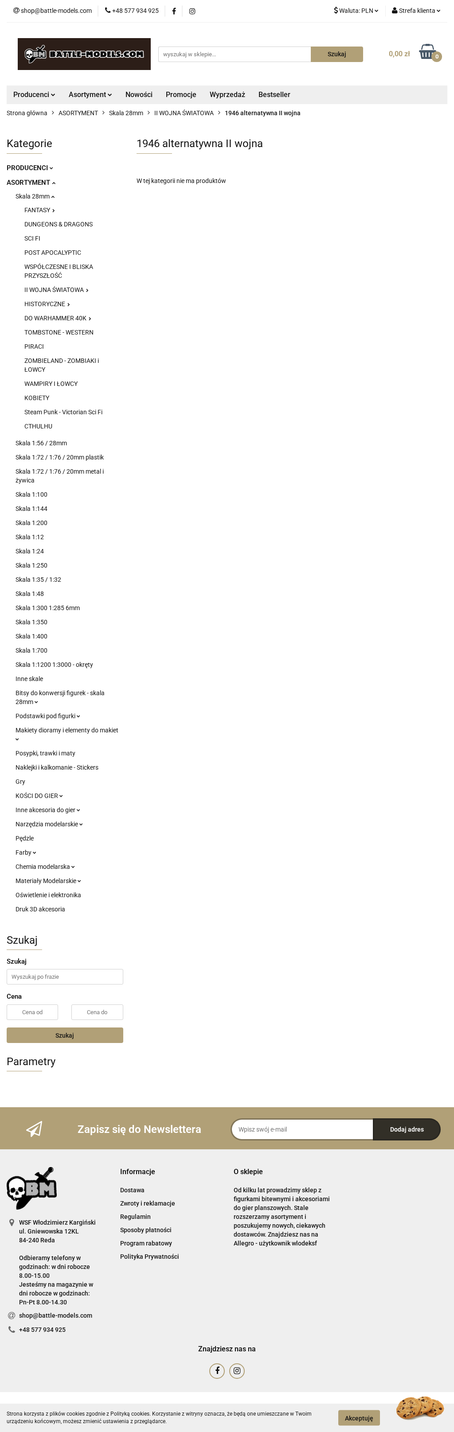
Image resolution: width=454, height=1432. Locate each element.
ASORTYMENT (29, 183)
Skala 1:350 (31, 622)
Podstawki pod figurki (46, 716)
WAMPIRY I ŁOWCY (51, 383)
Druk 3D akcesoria (40, 909)
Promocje (181, 94)
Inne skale (29, 678)
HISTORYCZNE (45, 303)
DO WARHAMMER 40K (56, 318)
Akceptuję (359, 1417)
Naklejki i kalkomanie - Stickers (57, 767)
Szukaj (64, 1035)
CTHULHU (38, 426)
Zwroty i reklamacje (147, 1203)
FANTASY (37, 210)
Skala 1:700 (31, 650)
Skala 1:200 (31, 522)
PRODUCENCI (28, 168)
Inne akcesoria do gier (46, 809)
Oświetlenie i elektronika (48, 895)
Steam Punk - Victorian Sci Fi (63, 412)
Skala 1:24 (30, 551)
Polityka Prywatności (149, 1256)
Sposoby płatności (146, 1230)
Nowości (139, 94)
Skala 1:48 (30, 593)
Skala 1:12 (30, 537)
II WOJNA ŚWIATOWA (54, 289)
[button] (137, 1172)
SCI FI (32, 238)
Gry (20, 781)
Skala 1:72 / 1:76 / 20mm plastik (60, 457)
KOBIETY (36, 397)
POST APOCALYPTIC (52, 252)
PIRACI (34, 346)
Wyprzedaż (227, 94)
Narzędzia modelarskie (47, 824)
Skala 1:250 (31, 565)
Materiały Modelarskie (47, 880)
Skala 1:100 (31, 494)
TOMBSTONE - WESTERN (59, 332)
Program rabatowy (146, 1243)
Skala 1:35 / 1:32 (38, 579)
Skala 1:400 (31, 636)
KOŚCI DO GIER (37, 795)
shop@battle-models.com (55, 1315)
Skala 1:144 (31, 508)
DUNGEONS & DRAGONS (58, 224)
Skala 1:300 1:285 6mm (48, 607)
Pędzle (25, 838)
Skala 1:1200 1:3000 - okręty (54, 664)
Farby (24, 852)
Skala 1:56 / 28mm (41, 443)
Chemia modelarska (43, 866)
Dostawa (132, 1190)
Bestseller (274, 94)
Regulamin (135, 1216)
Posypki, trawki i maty (45, 753)
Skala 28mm (33, 196)
